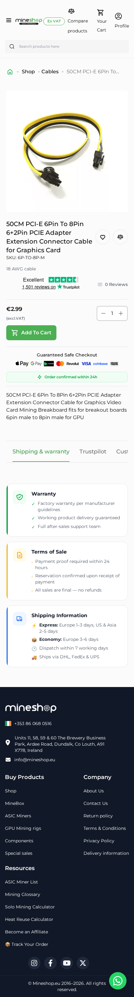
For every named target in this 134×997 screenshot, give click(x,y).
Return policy (98, 816)
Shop (28, 72)
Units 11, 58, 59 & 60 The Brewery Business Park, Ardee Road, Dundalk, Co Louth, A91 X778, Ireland (60, 744)
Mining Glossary (22, 894)
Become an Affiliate (26, 932)
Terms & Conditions (105, 828)
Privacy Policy (99, 841)
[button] (79, 20)
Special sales (18, 853)
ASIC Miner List (21, 882)
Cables (50, 72)
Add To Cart (36, 333)
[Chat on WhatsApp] (118, 981)
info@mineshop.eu (34, 759)
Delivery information (106, 853)
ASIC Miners (18, 816)
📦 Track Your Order (26, 944)
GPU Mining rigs (23, 828)
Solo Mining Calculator (30, 907)
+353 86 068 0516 (33, 723)
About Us (94, 791)
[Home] (10, 71)
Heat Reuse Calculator (29, 919)
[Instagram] (34, 963)
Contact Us (96, 803)
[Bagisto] (28, 21)
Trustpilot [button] (92, 451)
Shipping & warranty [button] (40, 451)
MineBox (14, 803)
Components (19, 841)
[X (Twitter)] (83, 963)
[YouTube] (66, 963)
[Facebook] (50, 963)
